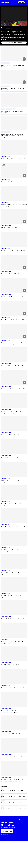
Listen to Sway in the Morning (14, 42)
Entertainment (9, 109)
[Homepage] (5, 2)
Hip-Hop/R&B (4, 63)
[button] (26, 2)
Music (9, 63)
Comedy (3, 109)
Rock (6, 639)
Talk (14, 109)
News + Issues (4, 524)
